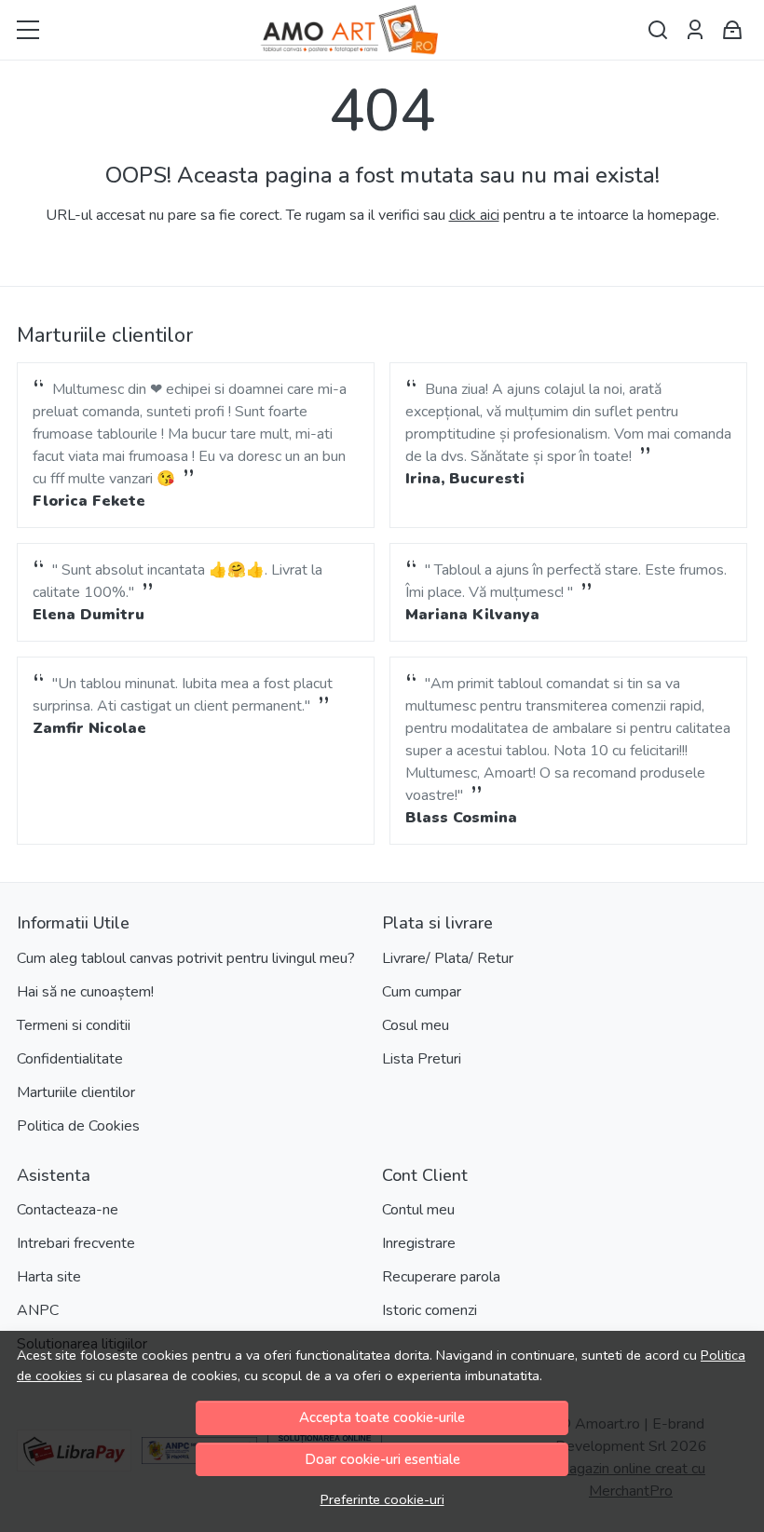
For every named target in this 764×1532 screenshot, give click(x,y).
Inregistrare (419, 1243)
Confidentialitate (70, 1059)
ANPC (38, 1310)
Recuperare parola (441, 1277)
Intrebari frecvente (76, 1243)
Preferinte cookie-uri (382, 1499)
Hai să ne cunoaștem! (85, 992)
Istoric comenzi (429, 1310)
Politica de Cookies (78, 1126)
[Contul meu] (695, 30)
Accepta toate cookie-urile (382, 1417)
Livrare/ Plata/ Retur (447, 958)
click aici (474, 215)
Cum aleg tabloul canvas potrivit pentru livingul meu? (186, 958)
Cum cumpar (421, 992)
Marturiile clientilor (76, 1092)
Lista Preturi (421, 1059)
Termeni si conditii (73, 1025)
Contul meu (418, 1210)
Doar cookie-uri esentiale (382, 1459)
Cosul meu (415, 1025)
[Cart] (732, 30)
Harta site (49, 1277)
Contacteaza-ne (67, 1210)
